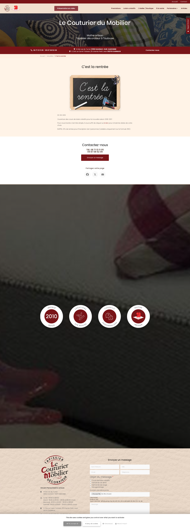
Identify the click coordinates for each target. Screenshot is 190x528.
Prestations (116, 8)
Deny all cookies (92, 524)
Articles (184, 8)
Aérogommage (98, 487)
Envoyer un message (95, 157)
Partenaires (171, 8)
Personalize (108, 524)
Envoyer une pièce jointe (99, 490)
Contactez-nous (152, 50)
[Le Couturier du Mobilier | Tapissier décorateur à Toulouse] (12, 8)
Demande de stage (99, 485)
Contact (183, 2)
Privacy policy (122, 524)
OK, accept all (73, 524)
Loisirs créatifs (129, 8)
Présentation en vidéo (66, 8)
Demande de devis (99, 483)
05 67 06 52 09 (51, 50)
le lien (106, 123)
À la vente (160, 8)
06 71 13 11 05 (38, 50)
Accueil (175, 2)
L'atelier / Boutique (145, 8)
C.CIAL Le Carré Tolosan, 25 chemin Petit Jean (96, 51)
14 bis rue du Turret (96, 49)
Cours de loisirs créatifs (101, 480)
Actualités (50, 56)
